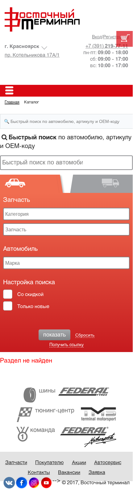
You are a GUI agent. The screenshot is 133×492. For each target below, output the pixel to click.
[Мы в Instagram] (34, 482)
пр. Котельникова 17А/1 (32, 55)
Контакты (39, 472)
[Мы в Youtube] (46, 482)
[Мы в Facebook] (21, 482)
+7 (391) (106, 46)
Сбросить (84, 335)
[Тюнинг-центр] (66, 414)
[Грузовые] (100, 184)
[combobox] (66, 162)
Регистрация (116, 37)
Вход (97, 37)
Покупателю (49, 462)
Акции (79, 462)
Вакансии (69, 472)
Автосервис (107, 462)
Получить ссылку (66, 345)
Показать (54, 335)
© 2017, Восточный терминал (96, 483)
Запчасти (16, 462)
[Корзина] (124, 39)
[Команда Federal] (66, 437)
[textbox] (43, 162)
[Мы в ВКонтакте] (9, 482)
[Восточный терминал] (66, 19)
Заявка (97, 472)
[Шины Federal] (66, 395)
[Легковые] (33, 184)
